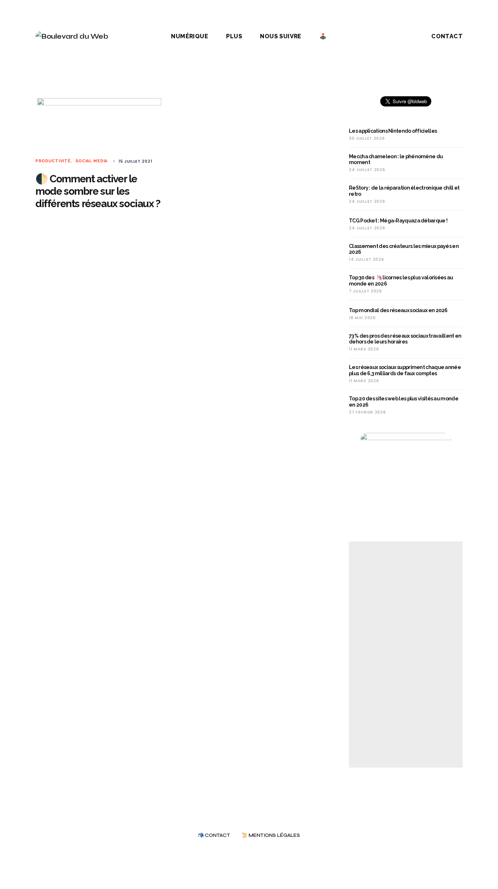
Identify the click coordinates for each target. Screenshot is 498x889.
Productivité (52, 161)
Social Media (91, 161)
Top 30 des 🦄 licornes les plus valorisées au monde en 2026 (401, 281)
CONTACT (447, 36)
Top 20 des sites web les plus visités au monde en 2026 (403, 402)
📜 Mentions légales (271, 835)
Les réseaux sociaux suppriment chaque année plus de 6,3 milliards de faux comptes (405, 370)
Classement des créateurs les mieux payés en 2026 (404, 249)
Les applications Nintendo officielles (393, 131)
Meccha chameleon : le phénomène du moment (396, 160)
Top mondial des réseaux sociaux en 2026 (398, 310)
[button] (399, 36)
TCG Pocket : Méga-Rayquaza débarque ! (398, 221)
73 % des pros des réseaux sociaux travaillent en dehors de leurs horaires (405, 339)
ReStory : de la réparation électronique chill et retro (404, 191)
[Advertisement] (406, 654)
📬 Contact (214, 835)
